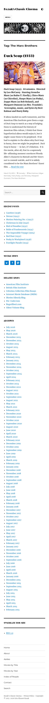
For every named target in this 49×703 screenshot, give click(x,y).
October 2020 (12, 420)
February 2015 (13, 610)
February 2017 (12, 543)
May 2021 (10, 403)
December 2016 (13, 550)
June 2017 (10, 530)
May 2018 (10, 493)
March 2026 (12, 334)
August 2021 (12, 400)
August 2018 (12, 483)
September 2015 (13, 586)
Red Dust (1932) (13, 236)
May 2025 (10, 350)
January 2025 (12, 360)
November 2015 (13, 583)
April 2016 (11, 570)
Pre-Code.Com (13, 301)
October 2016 (12, 556)
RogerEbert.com (13, 304)
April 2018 (11, 496)
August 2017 (12, 523)
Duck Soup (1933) (19, 56)
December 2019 (13, 443)
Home (7, 647)
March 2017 (11, 540)
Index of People (11, 677)
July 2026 (10, 327)
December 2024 (13, 364)
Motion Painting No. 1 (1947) (19, 219)
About (7, 653)
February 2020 (13, 440)
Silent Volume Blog (15, 307)
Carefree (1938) (13, 213)
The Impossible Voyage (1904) (20, 233)
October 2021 (12, 393)
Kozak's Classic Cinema (21, 9)
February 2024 (13, 380)
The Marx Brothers (18, 178)
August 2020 (12, 427)
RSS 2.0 (9, 633)
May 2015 (10, 600)
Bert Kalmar (33, 173)
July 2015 (10, 593)
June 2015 (10, 596)
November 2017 (13, 513)
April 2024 (11, 377)
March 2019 (11, 460)
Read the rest (17, 167)
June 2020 (11, 430)
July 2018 (10, 487)
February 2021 (13, 410)
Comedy (21, 173)
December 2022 (13, 387)
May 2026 (11, 330)
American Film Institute (17, 284)
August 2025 (12, 347)
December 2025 (13, 337)
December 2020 (13, 413)
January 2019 (12, 467)
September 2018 (13, 480)
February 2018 (13, 503)
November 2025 (13, 340)
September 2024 (14, 374)
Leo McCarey (26, 176)
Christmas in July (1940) (17, 223)
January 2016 (12, 576)
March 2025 (11, 354)
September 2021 (13, 397)
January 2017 (12, 546)
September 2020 (14, 423)
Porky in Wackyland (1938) (18, 239)
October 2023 (12, 383)
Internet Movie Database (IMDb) (21, 294)
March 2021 (11, 407)
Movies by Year (11, 671)
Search (7, 688)
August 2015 (12, 590)
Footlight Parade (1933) (17, 243)
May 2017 (10, 533)
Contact (8, 682)
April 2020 (11, 433)
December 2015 (13, 580)
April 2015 (11, 603)
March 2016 (11, 573)
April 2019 (11, 457)
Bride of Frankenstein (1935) (19, 229)
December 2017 (13, 510)
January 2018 (12, 506)
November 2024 (13, 367)
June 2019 (10, 453)
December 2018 (13, 470)
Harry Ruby (16, 176)
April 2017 (10, 536)
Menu (7, 17)
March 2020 (11, 437)
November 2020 (13, 417)
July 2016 (10, 563)
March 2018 (11, 500)
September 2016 (14, 560)
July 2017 (10, 526)
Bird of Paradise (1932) (16, 226)
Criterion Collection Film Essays (21, 291)
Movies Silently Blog (15, 297)
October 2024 (12, 370)
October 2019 (12, 447)
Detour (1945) (12, 216)
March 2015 (11, 606)
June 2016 (10, 566)
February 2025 (13, 357)
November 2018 (13, 473)
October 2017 (12, 516)
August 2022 (12, 390)
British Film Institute (16, 287)
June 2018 (10, 490)
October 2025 (12, 344)
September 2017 (13, 520)
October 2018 (12, 477)
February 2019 (13, 463)
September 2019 (14, 450)
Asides (7, 659)
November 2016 (13, 553)
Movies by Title (11, 665)
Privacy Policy (29, 696)
